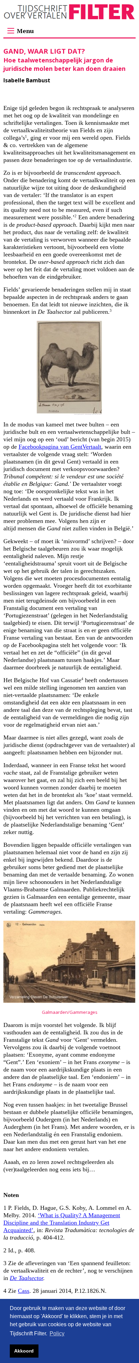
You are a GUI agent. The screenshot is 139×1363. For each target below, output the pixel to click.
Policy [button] (57, 1333)
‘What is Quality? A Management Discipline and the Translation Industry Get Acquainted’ (61, 1222)
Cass (23, 1290)
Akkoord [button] (24, 1351)
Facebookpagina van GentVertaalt (60, 446)
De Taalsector (26, 1278)
